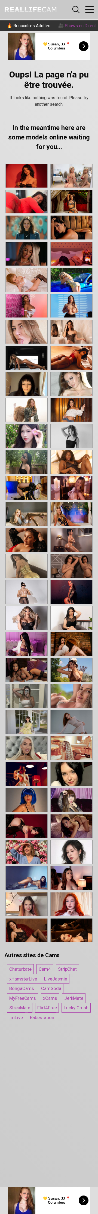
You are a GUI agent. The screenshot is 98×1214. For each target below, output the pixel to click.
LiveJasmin (55, 979)
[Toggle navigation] (89, 9)
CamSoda (51, 988)
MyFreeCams (22, 998)
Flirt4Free (47, 1007)
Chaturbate (20, 969)
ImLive (16, 1017)
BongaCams (21, 988)
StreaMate (19, 1007)
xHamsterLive (23, 979)
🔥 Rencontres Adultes (28, 25)
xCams (50, 998)
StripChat (67, 969)
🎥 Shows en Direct (77, 25)
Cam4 (45, 969)
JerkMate (73, 998)
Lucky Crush (76, 1007)
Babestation (42, 1017)
